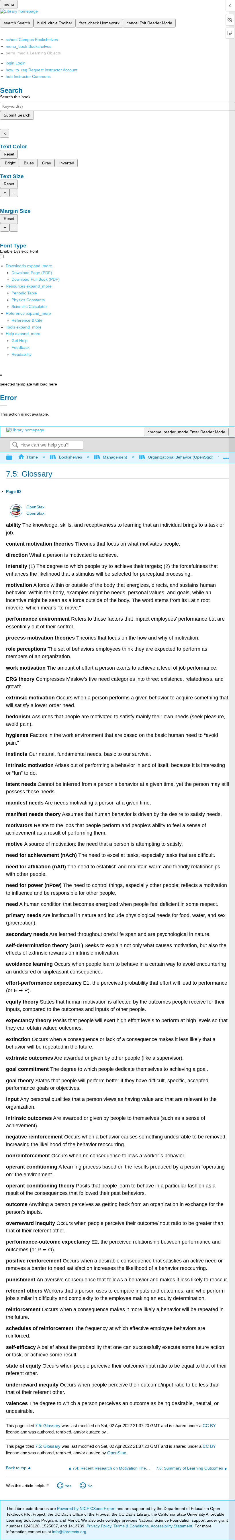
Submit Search (17, 115)
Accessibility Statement (171, 1526)
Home (32, 457)
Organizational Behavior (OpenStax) (181, 457)
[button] (20, 347)
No (90, 1486)
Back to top (16, 1468)
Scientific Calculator (29, 306)
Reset (9, 154)
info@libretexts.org (68, 1531)
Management (115, 457)
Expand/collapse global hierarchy (12, 457)
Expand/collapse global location (226, 455)
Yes (68, 1486)
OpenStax (35, 507)
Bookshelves (70, 457)
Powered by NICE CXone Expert (87, 1508)
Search (15, 445)
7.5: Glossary (47, 1425)
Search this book (15, 97)
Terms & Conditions (131, 1526)
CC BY (209, 1425)
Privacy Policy (99, 1526)
